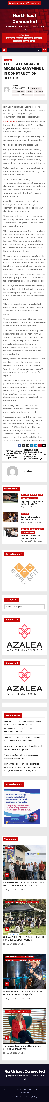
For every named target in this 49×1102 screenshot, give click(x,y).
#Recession (39, 95)
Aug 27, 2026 (12, 889)
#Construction (27, 95)
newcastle (28, 38)
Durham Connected (27, 957)
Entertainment (20, 902)
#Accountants (18, 92)
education (17, 41)
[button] (38, 49)
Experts (33, 495)
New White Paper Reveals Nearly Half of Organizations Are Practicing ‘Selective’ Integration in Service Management (22, 767)
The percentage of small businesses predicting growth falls (22, 1047)
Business (19, 38)
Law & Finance (27, 498)
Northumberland (28, 532)
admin (17, 85)
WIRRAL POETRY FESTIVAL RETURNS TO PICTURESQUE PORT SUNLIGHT (23, 938)
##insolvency (36, 88)
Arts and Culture (12, 957)
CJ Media (37, 522)
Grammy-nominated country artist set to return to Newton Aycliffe (23, 993)
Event (32, 41)
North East (10, 38)
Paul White (25, 998)
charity (25, 41)
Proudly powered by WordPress (16, 1090)
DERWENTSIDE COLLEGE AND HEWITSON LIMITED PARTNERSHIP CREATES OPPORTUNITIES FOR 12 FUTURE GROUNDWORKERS (23, 886)
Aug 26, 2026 (26, 507)
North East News (36, 529)
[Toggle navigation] (33, 50)
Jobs (40, 495)
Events (30, 902)
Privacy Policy (31, 1097)
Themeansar (24, 1092)
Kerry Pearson (10, 121)
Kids (37, 902)
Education (9, 848)
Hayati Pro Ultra (18, 1097)
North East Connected (24, 1071)
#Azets (29, 92)
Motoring (38, 38)
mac (35, 507)
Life (35, 498)
